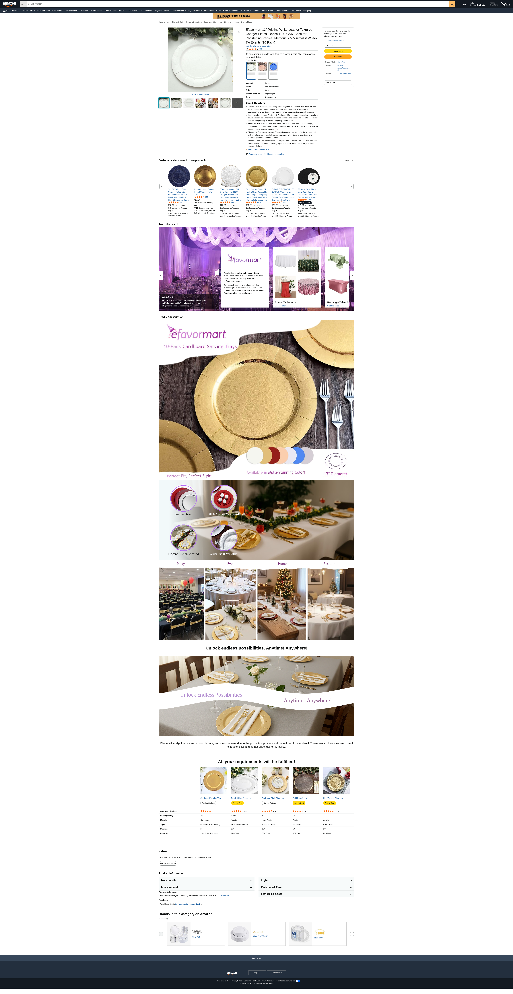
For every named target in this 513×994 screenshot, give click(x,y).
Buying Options (208, 803)
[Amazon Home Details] (185, 10)
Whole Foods (96, 10)
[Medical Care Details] (34, 10)
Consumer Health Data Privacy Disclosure (259, 981)
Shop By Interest (282, 10)
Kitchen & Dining (178, 22)
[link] (179, 194)
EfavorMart (341, 62)
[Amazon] (9, 4)
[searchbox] (238, 4)
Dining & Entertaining (194, 22)
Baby (218, 10)
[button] (6, 10)
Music (166, 10)
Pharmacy (296, 10)
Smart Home (267, 10)
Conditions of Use (223, 981)
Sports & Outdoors (251, 10)
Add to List (330, 83)
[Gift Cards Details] (136, 10)
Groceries (84, 10)
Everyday (307, 10)
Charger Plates (246, 22)
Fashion (148, 10)
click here (225, 896)
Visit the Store (281, 306)
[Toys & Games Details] (201, 10)
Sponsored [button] (162, 919)
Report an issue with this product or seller (266, 154)
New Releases (71, 10)
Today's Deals (110, 10)
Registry (158, 10)
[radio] (164, 103)
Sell (140, 10)
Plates (236, 22)
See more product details (258, 149)
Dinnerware (228, 22)
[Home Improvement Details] (241, 10)
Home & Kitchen (164, 22)
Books (121, 10)
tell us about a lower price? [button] (188, 904)
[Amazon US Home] (232, 974)
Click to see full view (200, 95)
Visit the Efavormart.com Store (258, 46)
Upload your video (168, 863)
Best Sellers (57, 10)
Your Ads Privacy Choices (285, 981)
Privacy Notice (237, 981)
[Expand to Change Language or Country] (264, 973)
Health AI (15, 10)
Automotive (209, 10)
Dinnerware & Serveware (213, 22)
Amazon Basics (43, 10)
